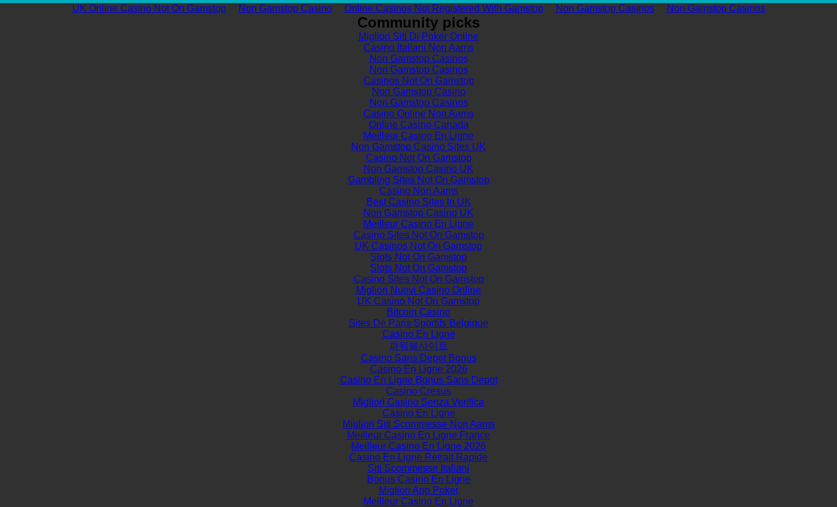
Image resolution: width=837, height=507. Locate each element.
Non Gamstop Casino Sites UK (418, 146)
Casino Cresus (418, 391)
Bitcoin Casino (418, 312)
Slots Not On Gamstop (418, 257)
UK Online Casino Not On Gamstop (149, 8)
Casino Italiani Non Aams (418, 47)
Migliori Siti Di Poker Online (418, 36)
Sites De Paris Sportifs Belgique (418, 323)
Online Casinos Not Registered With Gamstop (443, 8)
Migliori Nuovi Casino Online (418, 290)
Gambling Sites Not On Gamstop (419, 180)
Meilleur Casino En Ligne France (418, 435)
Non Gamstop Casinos (605, 8)
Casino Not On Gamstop (419, 157)
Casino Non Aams (418, 191)
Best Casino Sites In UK (418, 202)
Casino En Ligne (418, 334)
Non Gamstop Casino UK (418, 168)
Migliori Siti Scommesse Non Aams (419, 424)
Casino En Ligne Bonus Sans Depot (419, 380)
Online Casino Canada (419, 124)
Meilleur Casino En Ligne (418, 135)
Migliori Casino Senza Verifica (418, 402)
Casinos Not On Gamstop (418, 80)
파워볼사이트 (418, 345)
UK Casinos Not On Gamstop (418, 246)
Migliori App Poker (418, 490)
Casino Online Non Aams (418, 113)
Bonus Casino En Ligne (419, 479)
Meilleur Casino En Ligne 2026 (418, 446)
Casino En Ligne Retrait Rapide (418, 457)
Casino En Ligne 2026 (419, 369)
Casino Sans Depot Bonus (419, 358)
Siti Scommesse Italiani (418, 468)
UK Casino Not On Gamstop (418, 301)
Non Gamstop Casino (285, 8)
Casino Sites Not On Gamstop (419, 235)
